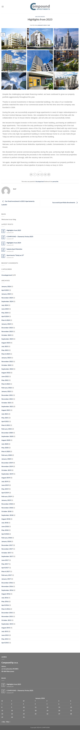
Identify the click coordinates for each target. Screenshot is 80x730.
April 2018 (5, 534)
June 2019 (5, 485)
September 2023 (7, 339)
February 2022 (6, 388)
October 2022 (6, 365)
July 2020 (4, 444)
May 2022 (4, 380)
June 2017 (5, 560)
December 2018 (7, 504)
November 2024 (7, 298)
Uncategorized (40, 16)
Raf (49, 25)
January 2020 (6, 459)
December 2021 (7, 395)
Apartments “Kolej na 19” (15, 255)
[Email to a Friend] (41, 174)
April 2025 (5, 290)
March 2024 (5, 320)
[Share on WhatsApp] (31, 174)
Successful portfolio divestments (63, 202)
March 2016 (5, 609)
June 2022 (5, 376)
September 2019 (7, 474)
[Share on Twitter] (38, 174)
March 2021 (5, 425)
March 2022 (5, 384)
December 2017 (7, 545)
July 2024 (4, 305)
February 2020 (6, 455)
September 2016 (7, 590)
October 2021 (6, 403)
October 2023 (6, 335)
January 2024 (6, 324)
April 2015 (5, 643)
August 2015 (5, 628)
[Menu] (2, 6)
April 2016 (5, 605)
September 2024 (7, 301)
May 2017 (4, 564)
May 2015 (4, 639)
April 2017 (5, 568)
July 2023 (4, 346)
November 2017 (7, 549)
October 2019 (6, 470)
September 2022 (7, 369)
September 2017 (7, 556)
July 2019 (4, 481)
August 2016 (5, 594)
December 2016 (7, 583)
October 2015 (6, 620)
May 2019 (4, 489)
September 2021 (7, 406)
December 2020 (7, 433)
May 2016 (4, 601)
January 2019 (6, 500)
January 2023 (6, 358)
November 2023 (7, 331)
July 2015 (4, 631)
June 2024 (5, 309)
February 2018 (6, 538)
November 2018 (7, 508)
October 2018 (6, 511)
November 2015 (7, 616)
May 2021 (4, 418)
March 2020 (5, 451)
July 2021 (4, 414)
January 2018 (6, 541)
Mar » (8, 722)
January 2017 (6, 579)
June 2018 (5, 526)
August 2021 (5, 410)
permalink (55, 181)
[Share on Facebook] (34, 174)
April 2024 (5, 316)
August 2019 (5, 478)
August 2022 (5, 373)
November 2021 (7, 399)
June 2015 (5, 635)
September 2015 (7, 624)
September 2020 (7, 436)
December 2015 (7, 612)
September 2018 (7, 515)
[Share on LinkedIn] (48, 174)
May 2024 (4, 313)
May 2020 (4, 448)
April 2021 (5, 421)
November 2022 (7, 361)
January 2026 (6, 286)
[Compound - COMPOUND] (40, 6)
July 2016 (4, 598)
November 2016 (7, 586)
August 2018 (5, 519)
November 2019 (7, 466)
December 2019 (7, 463)
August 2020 (5, 440)
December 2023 (7, 328)
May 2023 (4, 350)
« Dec (3, 722)
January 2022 (6, 391)
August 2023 (5, 343)
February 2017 (6, 575)
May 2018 (4, 530)
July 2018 (4, 523)
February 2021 (6, 429)
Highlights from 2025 (14, 230)
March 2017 (5, 571)
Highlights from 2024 (14, 243)
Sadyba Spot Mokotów (14, 249)
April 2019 (5, 493)
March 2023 (5, 354)
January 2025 (6, 294)
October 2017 (6, 553)
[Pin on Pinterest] (45, 174)
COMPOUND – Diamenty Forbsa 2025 (20, 236)
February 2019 (6, 496)
